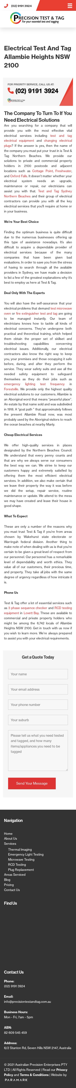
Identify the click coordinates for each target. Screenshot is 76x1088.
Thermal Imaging (20, 849)
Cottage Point (42, 171)
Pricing (9, 885)
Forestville (11, 389)
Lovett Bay (31, 613)
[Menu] (70, 6)
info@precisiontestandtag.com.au (27, 1002)
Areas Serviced (15, 875)
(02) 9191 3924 (14, 986)
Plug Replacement (21, 870)
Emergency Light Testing (26, 854)
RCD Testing (17, 865)
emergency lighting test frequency (34, 384)
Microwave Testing (21, 859)
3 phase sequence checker (27, 608)
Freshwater (63, 171)
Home (8, 834)
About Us (10, 838)
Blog (7, 880)
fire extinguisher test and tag (36, 313)
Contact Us (12, 890)
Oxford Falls (18, 176)
